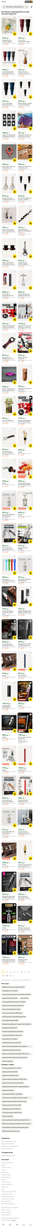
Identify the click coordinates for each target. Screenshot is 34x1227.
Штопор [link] (20, 452)
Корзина (23, 1224)
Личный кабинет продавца (8, 1141)
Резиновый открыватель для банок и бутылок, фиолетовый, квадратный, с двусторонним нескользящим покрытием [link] (24, 135)
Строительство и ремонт (8, 1199)
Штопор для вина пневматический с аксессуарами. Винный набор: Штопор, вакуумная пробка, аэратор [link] (24, 800)
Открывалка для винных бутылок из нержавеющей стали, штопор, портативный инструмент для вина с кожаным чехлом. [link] (25, 389)
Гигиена (3, 1170)
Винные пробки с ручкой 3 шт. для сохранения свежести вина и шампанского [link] (25, 104)
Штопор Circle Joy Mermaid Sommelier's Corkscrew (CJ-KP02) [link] (24, 832)
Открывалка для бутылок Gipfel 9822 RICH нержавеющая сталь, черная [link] (7, 452)
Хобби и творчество (7, 1184)
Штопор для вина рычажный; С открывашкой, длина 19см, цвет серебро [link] (24, 960)
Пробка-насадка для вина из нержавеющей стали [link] (8, 230)
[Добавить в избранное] (15, 17)
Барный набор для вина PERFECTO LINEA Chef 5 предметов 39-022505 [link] (24, 611)
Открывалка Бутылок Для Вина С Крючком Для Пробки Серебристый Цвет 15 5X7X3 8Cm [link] (24, 294)
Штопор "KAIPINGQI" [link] (7, 420)
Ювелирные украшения (8, 1203)
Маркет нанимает (6, 1212)
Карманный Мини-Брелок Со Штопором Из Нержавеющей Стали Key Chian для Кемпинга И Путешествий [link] (25, 230)
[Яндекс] (14, 1220)
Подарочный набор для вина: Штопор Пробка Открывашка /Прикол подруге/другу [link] (8, 326)
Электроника (5, 1172)
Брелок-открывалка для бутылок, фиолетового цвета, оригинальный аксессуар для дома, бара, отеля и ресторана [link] (9, 389)
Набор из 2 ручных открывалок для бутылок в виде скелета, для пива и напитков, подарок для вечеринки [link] (9, 198)
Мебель (3, 1165)
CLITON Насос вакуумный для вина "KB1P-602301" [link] (8, 294)
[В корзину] (15, 34)
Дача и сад (4, 1187)
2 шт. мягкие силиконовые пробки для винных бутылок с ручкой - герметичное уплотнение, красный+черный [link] (24, 40)
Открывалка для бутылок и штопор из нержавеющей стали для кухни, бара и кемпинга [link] (24, 72)
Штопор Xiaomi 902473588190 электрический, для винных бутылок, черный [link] (9, 706)
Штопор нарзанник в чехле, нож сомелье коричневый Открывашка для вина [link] (8, 611)
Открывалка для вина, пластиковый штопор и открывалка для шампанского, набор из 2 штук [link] (25, 484)
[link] (13, 987)
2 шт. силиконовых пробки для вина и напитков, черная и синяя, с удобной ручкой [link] (9, 104)
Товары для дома (6, 1177)
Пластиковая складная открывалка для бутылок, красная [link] (8, 167)
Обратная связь (5, 1210)
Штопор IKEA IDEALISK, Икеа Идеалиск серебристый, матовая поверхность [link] (8, 515)
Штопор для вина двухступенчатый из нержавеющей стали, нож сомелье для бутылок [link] (8, 548)
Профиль (30, 1224)
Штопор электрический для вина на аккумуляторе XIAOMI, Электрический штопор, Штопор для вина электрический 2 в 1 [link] (24, 738)
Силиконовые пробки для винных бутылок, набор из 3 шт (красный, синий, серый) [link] (9, 72)
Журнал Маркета (6, 1215)
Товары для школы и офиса (8, 1191)
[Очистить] (27, 7)
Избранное (17, 1224)
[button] (31, 7)
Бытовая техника (6, 1167)
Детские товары (5, 1201)
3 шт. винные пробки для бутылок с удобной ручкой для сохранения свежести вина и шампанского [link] (25, 198)
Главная (3, 1224)
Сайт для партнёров (7, 1148)
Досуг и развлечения (7, 1162)
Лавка (10, 1224)
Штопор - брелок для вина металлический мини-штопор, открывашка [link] (24, 928)
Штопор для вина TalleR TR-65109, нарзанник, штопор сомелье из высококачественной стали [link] (24, 644)
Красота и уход (5, 1182)
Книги (3, 1189)
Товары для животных (7, 1196)
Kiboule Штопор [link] (22, 675)
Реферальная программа (8, 1155)
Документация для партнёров (9, 1146)
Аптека (3, 1179)
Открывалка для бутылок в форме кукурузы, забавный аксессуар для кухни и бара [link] (8, 40)
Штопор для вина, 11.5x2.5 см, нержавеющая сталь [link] (23, 358)
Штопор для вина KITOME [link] (23, 548)
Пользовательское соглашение (9, 1207)
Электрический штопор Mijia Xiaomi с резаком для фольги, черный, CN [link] (24, 326)
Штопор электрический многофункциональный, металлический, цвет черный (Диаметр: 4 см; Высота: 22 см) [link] (8, 960)
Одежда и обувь (5, 1174)
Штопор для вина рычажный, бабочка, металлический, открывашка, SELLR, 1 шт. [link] (9, 644)
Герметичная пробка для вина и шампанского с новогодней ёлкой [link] (25, 865)
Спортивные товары (7, 1194)
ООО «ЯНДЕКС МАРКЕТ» (13, 1218)
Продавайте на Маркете (8, 1143)
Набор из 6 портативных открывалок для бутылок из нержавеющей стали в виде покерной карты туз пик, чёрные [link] (9, 135)
